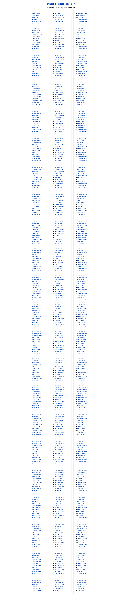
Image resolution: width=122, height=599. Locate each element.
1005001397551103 (36, 227)
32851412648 (58, 218)
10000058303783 (81, 582)
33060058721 (58, 75)
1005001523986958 (36, 577)
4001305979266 (59, 158)
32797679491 (35, 264)
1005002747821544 (59, 310)
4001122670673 (58, 411)
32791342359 (80, 476)
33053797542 (35, 492)
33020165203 (35, 287)
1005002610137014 (82, 235)
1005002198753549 (59, 470)
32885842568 (80, 351)
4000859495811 (58, 320)
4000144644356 (36, 584)
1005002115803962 (59, 94)
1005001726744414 (36, 299)
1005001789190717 (36, 571)
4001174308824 (81, 316)
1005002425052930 (37, 34)
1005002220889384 (59, 289)
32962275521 (58, 445)
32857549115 (35, 563)
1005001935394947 (82, 55)
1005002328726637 (59, 57)
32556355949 (35, 526)
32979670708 (80, 550)
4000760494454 (36, 235)
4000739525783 (36, 127)
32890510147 (58, 50)
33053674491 (80, 496)
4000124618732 (36, 115)
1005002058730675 (82, 484)
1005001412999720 (36, 463)
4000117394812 (81, 287)
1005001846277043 (36, 488)
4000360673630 (36, 513)
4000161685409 (36, 196)
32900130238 (58, 173)
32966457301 (80, 588)
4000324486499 (36, 59)
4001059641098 (36, 223)
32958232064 (80, 231)
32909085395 (80, 561)
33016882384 (35, 305)
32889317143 (80, 590)
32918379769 (80, 457)
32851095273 (35, 314)
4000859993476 (59, 434)
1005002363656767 (37, 179)
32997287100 (58, 303)
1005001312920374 (36, 125)
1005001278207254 (82, 573)
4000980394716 (59, 256)
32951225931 (80, 291)
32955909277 (80, 370)
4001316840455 (81, 432)
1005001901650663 (36, 247)
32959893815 (58, 117)
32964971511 (35, 455)
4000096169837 (81, 332)
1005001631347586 (82, 318)
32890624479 (58, 189)
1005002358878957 (37, 559)
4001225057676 (36, 486)
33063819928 (35, 154)
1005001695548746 (82, 13)
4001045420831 (58, 314)
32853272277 (58, 386)
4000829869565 (59, 138)
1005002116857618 (82, 48)
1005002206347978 (59, 156)
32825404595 (58, 374)
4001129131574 (81, 98)
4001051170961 (58, 79)
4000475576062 (36, 135)
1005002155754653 (36, 113)
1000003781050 (58, 362)
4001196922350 (58, 424)
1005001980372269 (36, 15)
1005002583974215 (82, 544)
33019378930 (35, 233)
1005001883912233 (59, 21)
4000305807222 (81, 202)
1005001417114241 (36, 129)
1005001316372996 (82, 208)
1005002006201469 (36, 65)
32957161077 (80, 494)
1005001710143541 (36, 494)
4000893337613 (36, 194)
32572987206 (80, 90)
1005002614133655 (59, 540)
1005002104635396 (82, 162)
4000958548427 (81, 222)
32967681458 (80, 249)
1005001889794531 (59, 83)
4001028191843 (35, 216)
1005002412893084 (36, 36)
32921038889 (35, 111)
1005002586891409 (36, 160)
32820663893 (35, 75)
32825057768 (80, 241)
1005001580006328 (82, 223)
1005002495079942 (59, 34)
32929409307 (80, 297)
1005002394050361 (82, 577)
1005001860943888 (36, 432)
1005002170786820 (59, 106)
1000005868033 (59, 449)
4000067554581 (59, 185)
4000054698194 (81, 324)
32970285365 (58, 96)
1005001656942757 (82, 523)
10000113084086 (59, 210)
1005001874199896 (82, 154)
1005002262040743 (82, 426)
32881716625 (80, 220)
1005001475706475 (59, 181)
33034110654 (58, 235)
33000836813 (80, 571)
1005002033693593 (82, 507)
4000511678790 (81, 111)
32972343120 (35, 131)
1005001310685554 (59, 538)
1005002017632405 (82, 264)
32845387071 (35, 440)
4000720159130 (36, 260)
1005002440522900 (37, 430)
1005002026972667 (59, 519)
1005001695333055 (82, 521)
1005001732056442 (59, 164)
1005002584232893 (59, 476)
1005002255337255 (37, 239)
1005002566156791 (82, 492)
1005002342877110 (82, 52)
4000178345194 (36, 102)
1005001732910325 (82, 152)
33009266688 (80, 501)
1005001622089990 (82, 482)
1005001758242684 (36, 443)
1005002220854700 (37, 580)
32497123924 (80, 36)
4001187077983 (35, 355)
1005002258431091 (36, 470)
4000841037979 (58, 544)
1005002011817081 (81, 497)
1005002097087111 (82, 470)
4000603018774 (81, 305)
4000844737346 (36, 200)
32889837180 (80, 256)
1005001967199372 (82, 229)
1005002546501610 (82, 384)
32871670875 (58, 252)
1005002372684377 (59, 391)
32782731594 (35, 351)
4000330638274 (59, 496)
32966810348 (80, 250)
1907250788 (58, 577)
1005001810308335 (59, 548)
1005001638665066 (82, 337)
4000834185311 (35, 567)
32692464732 (35, 389)
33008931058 (35, 511)
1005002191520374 (36, 202)
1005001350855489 (59, 401)
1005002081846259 (36, 258)
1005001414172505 (36, 343)
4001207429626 (58, 133)
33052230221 (58, 490)
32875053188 (80, 480)
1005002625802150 (82, 393)
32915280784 (80, 86)
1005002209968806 (37, 482)
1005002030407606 (37, 378)
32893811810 (80, 83)
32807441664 (35, 386)
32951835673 (80, 77)
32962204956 (80, 150)
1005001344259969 (82, 164)
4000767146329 (58, 403)
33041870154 (58, 208)
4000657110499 (58, 382)
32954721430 (58, 580)
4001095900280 (59, 223)
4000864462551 (59, 407)
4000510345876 (36, 61)
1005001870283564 (36, 148)
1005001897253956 (59, 542)
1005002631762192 (82, 538)
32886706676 (80, 345)
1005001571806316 (59, 528)
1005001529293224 (36, 391)
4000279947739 (59, 135)
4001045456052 (81, 322)
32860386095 (35, 405)
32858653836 (80, 166)
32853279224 (80, 119)
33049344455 (35, 534)
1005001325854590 (59, 584)
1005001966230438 (59, 573)
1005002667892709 (37, 297)
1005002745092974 (82, 196)
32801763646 (35, 499)
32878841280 (35, 542)
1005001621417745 (36, 21)
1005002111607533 (36, 550)
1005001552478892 (82, 580)
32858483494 (35, 523)
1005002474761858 (82, 308)
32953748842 (35, 447)
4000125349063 (81, 349)
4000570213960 (36, 472)
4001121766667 (81, 553)
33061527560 (35, 469)
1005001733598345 (59, 474)
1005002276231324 (59, 484)
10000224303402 (59, 337)
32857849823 (58, 513)
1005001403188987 (36, 330)
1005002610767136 (82, 142)
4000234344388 (36, 497)
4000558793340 (81, 283)
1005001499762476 (59, 108)
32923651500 (35, 69)
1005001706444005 (59, 216)
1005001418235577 (36, 169)
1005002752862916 (36, 268)
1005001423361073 (36, 250)
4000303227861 (81, 548)
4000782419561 (58, 555)
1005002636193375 (36, 395)
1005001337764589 (82, 183)
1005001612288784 (36, 81)
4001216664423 (36, 79)
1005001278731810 (59, 279)
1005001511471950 (59, 231)
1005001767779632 (82, 459)
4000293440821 (36, 372)
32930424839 (58, 227)
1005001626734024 (59, 360)
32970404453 (58, 494)
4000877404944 (59, 183)
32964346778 (80, 567)
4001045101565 (58, 322)
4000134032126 (81, 301)
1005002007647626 (82, 347)
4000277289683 (59, 92)
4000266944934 (36, 341)
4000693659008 (36, 25)
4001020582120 (81, 106)
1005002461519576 (36, 272)
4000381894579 (81, 488)
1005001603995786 (82, 463)
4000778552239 (81, 27)
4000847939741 (58, 90)
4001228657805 (36, 461)
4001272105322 (81, 121)
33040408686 (80, 434)
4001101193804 (58, 121)
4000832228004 (59, 169)
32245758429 (58, 507)
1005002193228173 (36, 142)
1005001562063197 (59, 497)
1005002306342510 (36, 364)
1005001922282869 (36, 434)
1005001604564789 (82, 436)
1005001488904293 (36, 279)
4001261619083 (58, 162)
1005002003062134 (59, 376)
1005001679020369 (36, 270)
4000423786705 (36, 295)
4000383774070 (81, 409)
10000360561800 (36, 46)
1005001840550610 (36, 94)
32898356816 (35, 557)
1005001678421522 (59, 432)
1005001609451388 (59, 52)
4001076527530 (81, 357)
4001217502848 (36, 322)
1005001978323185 (59, 77)
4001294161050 (58, 455)
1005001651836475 (36, 548)
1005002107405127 (36, 212)
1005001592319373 (82, 579)
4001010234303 (81, 171)
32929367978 (35, 133)
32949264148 (80, 449)
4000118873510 (35, 276)
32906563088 (58, 378)
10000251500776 (59, 287)
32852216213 (58, 430)
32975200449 (58, 517)
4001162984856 (58, 492)
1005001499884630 (82, 326)
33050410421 (80, 474)
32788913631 (58, 328)
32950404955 (58, 397)
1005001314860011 (36, 426)
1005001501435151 (59, 341)
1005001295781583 (82, 277)
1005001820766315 (82, 486)
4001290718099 (58, 368)
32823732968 (80, 443)
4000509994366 (36, 210)
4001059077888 (36, 220)
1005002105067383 (82, 268)
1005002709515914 (59, 297)
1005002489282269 (82, 376)
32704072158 (58, 399)
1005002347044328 (37, 335)
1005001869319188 (36, 193)
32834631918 (80, 312)
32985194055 (35, 162)
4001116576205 (58, 332)
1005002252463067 (59, 262)
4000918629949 (81, 23)
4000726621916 (58, 552)
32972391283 (80, 359)
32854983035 (35, 312)
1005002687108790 (59, 220)
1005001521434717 (59, 524)
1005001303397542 (59, 144)
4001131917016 (81, 200)
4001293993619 (58, 357)
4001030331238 (36, 119)
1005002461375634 (36, 67)
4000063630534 (81, 258)
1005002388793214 (36, 90)
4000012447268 (81, 181)
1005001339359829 (59, 233)
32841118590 (35, 345)
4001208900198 (81, 38)
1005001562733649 (82, 63)
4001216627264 (36, 326)
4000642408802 (81, 368)
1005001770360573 (36, 407)
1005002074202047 (36, 505)
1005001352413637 (36, 561)
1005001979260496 (36, 441)
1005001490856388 (36, 156)
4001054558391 (36, 540)
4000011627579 (35, 546)
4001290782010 (81, 123)
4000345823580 (36, 349)
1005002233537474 (59, 467)
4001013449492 (36, 28)
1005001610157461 (36, 517)
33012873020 (58, 457)
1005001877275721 (59, 241)
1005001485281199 (82, 281)
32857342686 (35, 449)
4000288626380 (81, 339)
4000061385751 (36, 281)
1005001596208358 (36, 376)
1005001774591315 (59, 63)
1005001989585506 (59, 499)
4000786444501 (81, 100)
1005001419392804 (82, 239)
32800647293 (35, 222)
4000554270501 (81, 173)
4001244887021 (36, 92)
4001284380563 (59, 451)
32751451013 (58, 160)
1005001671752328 (36, 399)
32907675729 (35, 73)
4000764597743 (59, 55)
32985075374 (80, 247)
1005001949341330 (59, 36)
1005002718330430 (36, 422)
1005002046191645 (36, 565)
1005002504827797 (36, 397)
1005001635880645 (36, 42)
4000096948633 (59, 588)
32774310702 (58, 102)
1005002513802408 (82, 243)
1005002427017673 (59, 413)
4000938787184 (58, 204)
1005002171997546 (36, 27)
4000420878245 (81, 69)
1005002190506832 (82, 299)
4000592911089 (81, 245)
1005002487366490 (59, 196)
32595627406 (58, 258)
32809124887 (35, 254)
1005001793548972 (36, 569)
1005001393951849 (82, 289)
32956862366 (35, 191)
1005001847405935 (59, 137)
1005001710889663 (59, 17)
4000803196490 (59, 405)
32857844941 (58, 501)
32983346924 (35, 38)
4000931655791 (81, 113)
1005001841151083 (82, 401)
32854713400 (58, 579)
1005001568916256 (36, 83)
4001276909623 (81, 509)
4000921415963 (36, 13)
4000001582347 (59, 239)
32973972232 (58, 326)
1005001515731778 (36, 590)
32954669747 (80, 179)
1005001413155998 (82, 526)
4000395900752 (81, 555)
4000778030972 (59, 272)
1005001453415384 (36, 50)
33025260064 (58, 308)
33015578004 (35, 370)
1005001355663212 (82, 362)
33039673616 (80, 169)
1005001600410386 (36, 387)
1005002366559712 (82, 117)
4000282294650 (36, 225)
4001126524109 (58, 111)
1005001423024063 (82, 131)
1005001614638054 (36, 459)
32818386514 (80, 519)
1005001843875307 (82, 127)
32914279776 (35, 303)
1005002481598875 (59, 482)
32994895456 (58, 351)
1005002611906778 (82, 73)
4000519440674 (58, 503)
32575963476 (35, 164)
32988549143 (58, 191)
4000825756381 (59, 488)
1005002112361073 (82, 490)
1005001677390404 (82, 335)
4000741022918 (58, 553)
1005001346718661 (36, 140)
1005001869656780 (59, 110)
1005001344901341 (82, 191)
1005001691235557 (59, 582)
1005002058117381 (59, 550)
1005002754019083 (36, 403)
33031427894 (58, 65)
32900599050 (58, 177)
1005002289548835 (59, 372)
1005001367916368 (82, 440)
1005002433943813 (59, 387)
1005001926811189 (36, 96)
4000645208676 (36, 519)
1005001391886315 (82, 333)
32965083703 (35, 362)
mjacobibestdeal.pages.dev (61, 4)
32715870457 (35, 86)
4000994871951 (58, 245)
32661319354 (58, 505)
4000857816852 (36, 374)
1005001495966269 (36, 393)
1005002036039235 (37, 424)
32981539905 (35, 77)
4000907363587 (81, 341)
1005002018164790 (36, 185)
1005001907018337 (82, 129)
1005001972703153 (36, 23)
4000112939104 (35, 171)
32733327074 (58, 140)
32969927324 (35, 241)
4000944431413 (81, 212)
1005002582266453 (59, 359)
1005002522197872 (82, 216)
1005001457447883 (59, 225)
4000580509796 (81, 453)
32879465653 (35, 117)
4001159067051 (58, 25)
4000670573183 (58, 268)
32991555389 (35, 360)
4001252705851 (81, 530)
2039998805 (35, 84)
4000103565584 (36, 166)
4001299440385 (59, 274)
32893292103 (35, 71)
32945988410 (58, 148)
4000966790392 (59, 212)
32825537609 (58, 590)
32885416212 (35, 40)
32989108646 (58, 277)
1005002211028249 (82, 414)
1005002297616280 (82, 382)
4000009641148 (81, 355)
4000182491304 (58, 127)
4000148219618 (35, 555)
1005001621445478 (82, 46)
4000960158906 (36, 353)
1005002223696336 (37, 445)
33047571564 (58, 81)
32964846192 (58, 546)
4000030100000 (36, 453)
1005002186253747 (82, 237)
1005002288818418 (82, 314)
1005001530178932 (36, 474)
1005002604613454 (82, 272)
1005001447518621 (59, 355)
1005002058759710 (36, 198)
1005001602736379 (36, 316)
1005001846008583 (59, 324)
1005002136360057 (36, 411)
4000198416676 (58, 264)
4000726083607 (36, 552)
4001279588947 (81, 25)
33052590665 (58, 283)
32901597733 (58, 571)
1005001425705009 (59, 318)
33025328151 (35, 189)
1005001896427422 (59, 281)
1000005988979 (36, 121)
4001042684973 (59, 214)
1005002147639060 (36, 347)
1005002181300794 (82, 262)
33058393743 (80, 416)
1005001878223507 (82, 96)
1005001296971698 (59, 536)
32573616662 (35, 328)
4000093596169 (36, 409)
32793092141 (35, 465)
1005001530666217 (59, 113)
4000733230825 (81, 472)
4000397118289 (58, 167)
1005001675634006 (59, 194)
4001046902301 (36, 310)
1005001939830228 (59, 260)
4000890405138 (81, 30)
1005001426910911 (36, 575)
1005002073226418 (59, 345)
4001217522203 (58, 339)
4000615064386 (59, 73)
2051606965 (58, 119)
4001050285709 (36, 150)
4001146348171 (58, 146)
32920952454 (80, 102)
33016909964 (80, 478)
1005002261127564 (59, 453)
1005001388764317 (59, 154)
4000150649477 (58, 187)
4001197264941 (81, 135)
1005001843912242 (36, 274)
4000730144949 (81, 115)
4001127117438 (81, 148)
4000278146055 (59, 285)
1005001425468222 (82, 42)
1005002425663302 (59, 532)
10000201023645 (36, 245)
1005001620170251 (82, 71)
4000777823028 (36, 144)
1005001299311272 (82, 146)
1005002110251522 (82, 445)
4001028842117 (58, 333)
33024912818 (35, 320)
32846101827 (80, 140)
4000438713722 (36, 476)
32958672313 (35, 306)
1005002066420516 (59, 171)
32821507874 (80, 441)
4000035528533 (36, 55)
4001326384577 (81, 167)
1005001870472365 (82, 418)
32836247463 (80, 424)
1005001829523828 (36, 88)
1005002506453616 (59, 166)
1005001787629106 (82, 194)
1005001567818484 (36, 324)
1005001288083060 (59, 569)
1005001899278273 (82, 517)
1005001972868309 (59, 523)
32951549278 (80, 586)
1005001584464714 (82, 137)
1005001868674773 (59, 59)
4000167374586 (81, 310)
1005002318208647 (36, 401)
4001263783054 (36, 137)
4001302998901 (58, 312)
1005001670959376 (36, 289)
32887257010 (58, 198)
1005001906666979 (36, 293)
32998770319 (35, 484)
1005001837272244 (59, 511)
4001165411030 (35, 262)
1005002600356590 (82, 225)
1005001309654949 (82, 185)
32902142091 (35, 380)
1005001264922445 (82, 380)
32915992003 (80, 254)
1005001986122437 (36, 52)
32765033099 (58, 465)
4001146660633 (81, 57)
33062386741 (35, 17)
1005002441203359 (82, 54)
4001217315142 (81, 546)
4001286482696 (81, 395)
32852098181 (58, 293)
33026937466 (58, 463)
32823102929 (58, 561)
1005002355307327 (59, 480)
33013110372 (80, 503)
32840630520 (35, 521)
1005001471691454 (59, 459)
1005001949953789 (82, 397)
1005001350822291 (59, 443)
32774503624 (80, 108)
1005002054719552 (59, 420)
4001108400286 (81, 499)
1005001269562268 (36, 206)
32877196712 (58, 534)
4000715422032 (36, 30)
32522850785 (80, 44)
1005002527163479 (36, 332)
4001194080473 (58, 276)
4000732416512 (58, 69)
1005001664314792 (82, 411)
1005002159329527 (59, 38)
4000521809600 (59, 123)
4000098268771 (81, 428)
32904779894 (35, 301)
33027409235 (58, 237)
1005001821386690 (36, 530)
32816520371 (80, 94)
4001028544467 (36, 382)
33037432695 (58, 125)
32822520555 (58, 42)
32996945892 (80, 279)
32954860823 (80, 17)
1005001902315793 (82, 575)
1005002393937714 (36, 588)
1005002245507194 (59, 295)
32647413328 (58, 61)
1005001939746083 (36, 528)
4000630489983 (36, 544)
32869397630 (58, 142)
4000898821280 (81, 295)
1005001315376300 (82, 552)
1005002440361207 (82, 467)
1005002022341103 (82, 563)
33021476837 (80, 328)
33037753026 (80, 206)
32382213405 (80, 104)
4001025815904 (58, 19)
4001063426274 (36, 457)
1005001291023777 (36, 285)
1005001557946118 (36, 573)
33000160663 (80, 285)
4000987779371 (58, 347)
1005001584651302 (82, 50)
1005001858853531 (36, 252)
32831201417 (80, 536)
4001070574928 (36, 413)
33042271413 (80, 420)
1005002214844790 (82, 175)
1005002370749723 (82, 584)
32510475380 (80, 559)
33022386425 (58, 27)
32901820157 (58, 316)
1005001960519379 (82, 19)
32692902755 (80, 542)
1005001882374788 (82, 125)
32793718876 (58, 305)
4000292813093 (81, 59)
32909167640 (35, 467)
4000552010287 (36, 503)
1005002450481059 (36, 291)
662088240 (34, 110)
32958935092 (58, 71)
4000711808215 (81, 511)
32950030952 (80, 276)
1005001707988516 (36, 524)
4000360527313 (81, 214)
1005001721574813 (59, 416)
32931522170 (35, 19)
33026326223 (80, 270)
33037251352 (80, 28)
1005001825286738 (59, 104)
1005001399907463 (82, 387)
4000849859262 (59, 222)
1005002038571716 (36, 63)
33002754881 (80, 343)
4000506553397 (36, 438)
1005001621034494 (59, 441)
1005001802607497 (82, 372)
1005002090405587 (59, 389)
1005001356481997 (36, 478)
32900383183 (35, 532)
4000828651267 (36, 436)
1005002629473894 (59, 152)
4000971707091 (35, 152)
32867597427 (80, 515)
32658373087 (80, 274)
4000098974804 (36, 509)
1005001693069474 (36, 582)
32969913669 (80, 505)
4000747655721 (58, 266)
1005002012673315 (59, 440)
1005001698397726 (82, 524)
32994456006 (35, 308)
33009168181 (80, 330)
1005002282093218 (82, 461)
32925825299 (35, 32)
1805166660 (57, 422)
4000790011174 (58, 393)
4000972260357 (59, 48)
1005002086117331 (82, 92)
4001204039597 (36, 187)
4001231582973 (58, 409)
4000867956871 (81, 65)
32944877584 (58, 254)
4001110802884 (35, 183)
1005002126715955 (82, 218)
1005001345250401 (59, 44)
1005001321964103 (36, 480)
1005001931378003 (59, 250)
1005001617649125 (82, 389)
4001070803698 (36, 339)
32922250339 (58, 526)
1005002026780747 (59, 30)
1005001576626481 (59, 206)
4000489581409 (36, 104)
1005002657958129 (82, 391)
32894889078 (80, 193)
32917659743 (35, 229)
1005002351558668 (82, 198)
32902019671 (80, 204)
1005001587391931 (82, 233)
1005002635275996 (59, 88)
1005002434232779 (82, 144)
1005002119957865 (59, 291)
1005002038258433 (37, 420)
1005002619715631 (82, 79)
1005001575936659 (36, 357)
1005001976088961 (59, 353)
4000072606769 (36, 553)
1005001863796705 (59, 247)
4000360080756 (36, 337)
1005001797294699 (59, 380)
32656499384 (35, 368)
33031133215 (35, 249)
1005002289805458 (37, 167)
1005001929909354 (36, 384)
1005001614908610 (59, 46)
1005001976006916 (59, 370)
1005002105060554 (59, 32)
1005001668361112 (82, 455)
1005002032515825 (59, 299)
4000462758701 (58, 175)
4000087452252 (81, 438)
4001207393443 (81, 364)
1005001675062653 (59, 586)
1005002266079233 (59, 567)
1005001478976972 (36, 333)
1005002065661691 (82, 266)
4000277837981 (81, 532)
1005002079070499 (82, 32)
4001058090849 (59, 200)
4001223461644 (36, 318)
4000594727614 (81, 353)
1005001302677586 (59, 436)
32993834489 (35, 44)
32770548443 (58, 98)
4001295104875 (36, 138)
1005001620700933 (36, 123)
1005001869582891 (82, 465)
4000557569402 (36, 218)
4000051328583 (81, 303)
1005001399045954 (82, 133)
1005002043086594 (37, 177)
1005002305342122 (82, 378)
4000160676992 (81, 15)
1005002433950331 (59, 472)
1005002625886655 (82, 158)
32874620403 (80, 513)
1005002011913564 (82, 160)
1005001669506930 (59, 469)
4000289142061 (81, 177)
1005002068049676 (59, 395)
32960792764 (35, 173)
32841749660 (80, 40)
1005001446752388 (82, 528)
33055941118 (80, 422)
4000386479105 (36, 237)
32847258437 (35, 451)
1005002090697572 (59, 565)
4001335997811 (58, 438)
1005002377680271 (82, 81)
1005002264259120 (36, 266)
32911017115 (57, 530)
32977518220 (35, 501)
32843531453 (58, 67)
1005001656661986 (59, 418)
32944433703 (80, 374)
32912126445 (80, 88)
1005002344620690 (37, 100)
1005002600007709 (82, 189)
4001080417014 (58, 193)
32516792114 (35, 175)
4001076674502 (58, 343)
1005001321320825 (82, 565)
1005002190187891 (82, 293)
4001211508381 (35, 106)
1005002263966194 (59, 115)
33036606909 (80, 366)
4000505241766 (36, 515)
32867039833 (35, 277)
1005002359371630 (82, 61)
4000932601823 (59, 575)
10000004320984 (36, 98)
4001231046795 (58, 557)
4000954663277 (81, 260)
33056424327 (58, 301)
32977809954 (58, 364)
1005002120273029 (59, 23)
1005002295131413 (36, 204)
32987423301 (80, 386)
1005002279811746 (36, 586)
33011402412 (35, 366)
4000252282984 (59, 15)
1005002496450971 (82, 399)
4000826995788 (36, 208)
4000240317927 (81, 75)
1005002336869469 (37, 496)
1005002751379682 (82, 21)
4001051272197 (35, 538)
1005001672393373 (59, 461)
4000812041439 (58, 335)
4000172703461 (58, 150)
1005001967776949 (59, 563)
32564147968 (35, 579)
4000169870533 (59, 243)
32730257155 (58, 384)
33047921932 (80, 306)
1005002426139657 (59, 229)
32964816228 (58, 84)
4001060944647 (59, 478)
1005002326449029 (59, 559)
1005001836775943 (36, 418)
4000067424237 (36, 507)
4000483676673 (81, 569)
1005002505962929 (59, 515)
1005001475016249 (59, 129)
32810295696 (58, 202)
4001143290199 (35, 256)
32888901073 (80, 540)
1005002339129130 (82, 210)
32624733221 (58, 179)
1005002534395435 (59, 330)
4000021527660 (36, 428)
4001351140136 (35, 181)
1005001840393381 (36, 414)
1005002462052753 (59, 13)
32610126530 (80, 413)
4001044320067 (59, 131)
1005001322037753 (82, 469)
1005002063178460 (59, 486)
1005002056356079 (59, 447)
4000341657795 (58, 270)
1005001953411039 (59, 366)
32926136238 (80, 405)
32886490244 (80, 430)
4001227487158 (81, 534)
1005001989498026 (82, 138)
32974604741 (35, 416)
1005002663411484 (59, 28)
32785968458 (35, 231)
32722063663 (35, 48)
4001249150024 (81, 84)
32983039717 (80, 34)
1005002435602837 (37, 214)
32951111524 (80, 320)
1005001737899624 (59, 521)
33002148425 (35, 54)
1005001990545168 (82, 156)
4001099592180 (58, 54)
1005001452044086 (36, 283)
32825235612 (35, 490)
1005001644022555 (59, 100)
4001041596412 (81, 187)
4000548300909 (59, 426)
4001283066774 (81, 360)
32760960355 (35, 146)
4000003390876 (36, 158)
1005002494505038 (82, 403)
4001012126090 (35, 108)
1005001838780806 (82, 110)
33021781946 (80, 447)
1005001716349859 (36, 243)
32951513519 (80, 67)
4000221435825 (59, 86)
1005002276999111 (59, 428)
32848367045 (58, 40)
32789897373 (35, 536)
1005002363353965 (59, 349)
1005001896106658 (82, 451)
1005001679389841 (36, 359)
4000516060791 (36, 57)
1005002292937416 (82, 252)
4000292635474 (81, 557)
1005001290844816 (59, 509)
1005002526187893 (59, 249)
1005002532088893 (59, 414)
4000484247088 (81, 407)
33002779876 (58, 306)
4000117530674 (81, 227)
